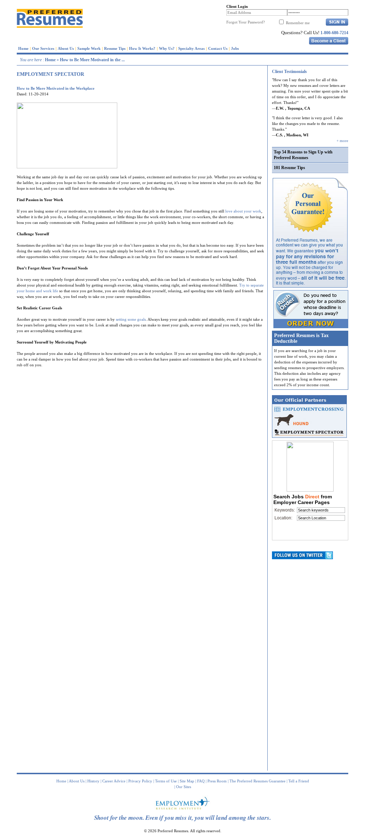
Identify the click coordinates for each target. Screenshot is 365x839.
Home (23, 48)
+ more (342, 140)
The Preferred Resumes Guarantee (258, 781)
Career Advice (113, 781)
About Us (66, 48)
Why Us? (167, 48)
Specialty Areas (191, 48)
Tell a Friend (298, 781)
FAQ (201, 781)
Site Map (187, 781)
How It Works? (142, 48)
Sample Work (89, 48)
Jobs (235, 48)
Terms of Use (166, 781)
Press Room (217, 781)
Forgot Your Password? (245, 22)
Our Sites (183, 787)
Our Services (43, 48)
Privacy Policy (140, 781)
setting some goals (131, 319)
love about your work (243, 211)
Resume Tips (114, 48)
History (93, 781)
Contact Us (217, 48)
